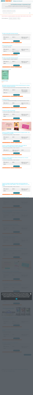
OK (16, 298)
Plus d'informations (16, 53)
